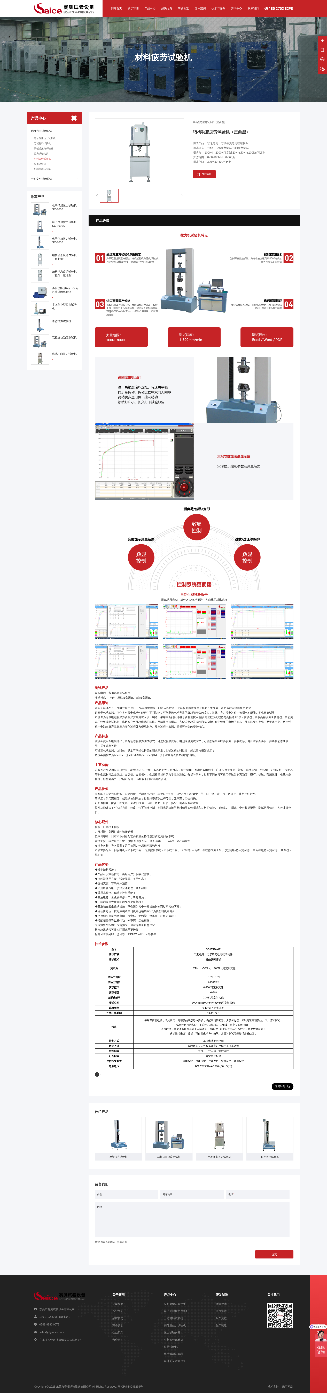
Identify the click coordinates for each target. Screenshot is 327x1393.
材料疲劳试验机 (42, 158)
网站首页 (116, 8)
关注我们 (273, 1294)
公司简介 (117, 1304)
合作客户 (117, 1339)
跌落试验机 (40, 163)
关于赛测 (133, 8)
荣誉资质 (117, 1325)
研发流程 (221, 1311)
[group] (118, 1139)
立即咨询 (207, 174)
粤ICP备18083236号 (130, 1386)
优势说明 (221, 1304)
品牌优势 (117, 1318)
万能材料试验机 (42, 143)
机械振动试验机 (42, 169)
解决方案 (166, 8)
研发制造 (183, 8)
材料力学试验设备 (175, 1304)
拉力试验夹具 (41, 153)
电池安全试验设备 (175, 1361)
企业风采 (117, 1332)
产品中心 (150, 8)
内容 (99, 1206)
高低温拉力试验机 (43, 148)
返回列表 (280, 1086)
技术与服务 (218, 8)
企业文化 (117, 1311)
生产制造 (221, 1325)
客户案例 (200, 8)
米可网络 (287, 1386)
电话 (231, 1194)
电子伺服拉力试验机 (45, 138)
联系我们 (253, 8)
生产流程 (221, 1318)
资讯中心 (236, 8)
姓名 (99, 1194)
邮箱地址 (168, 1194)
